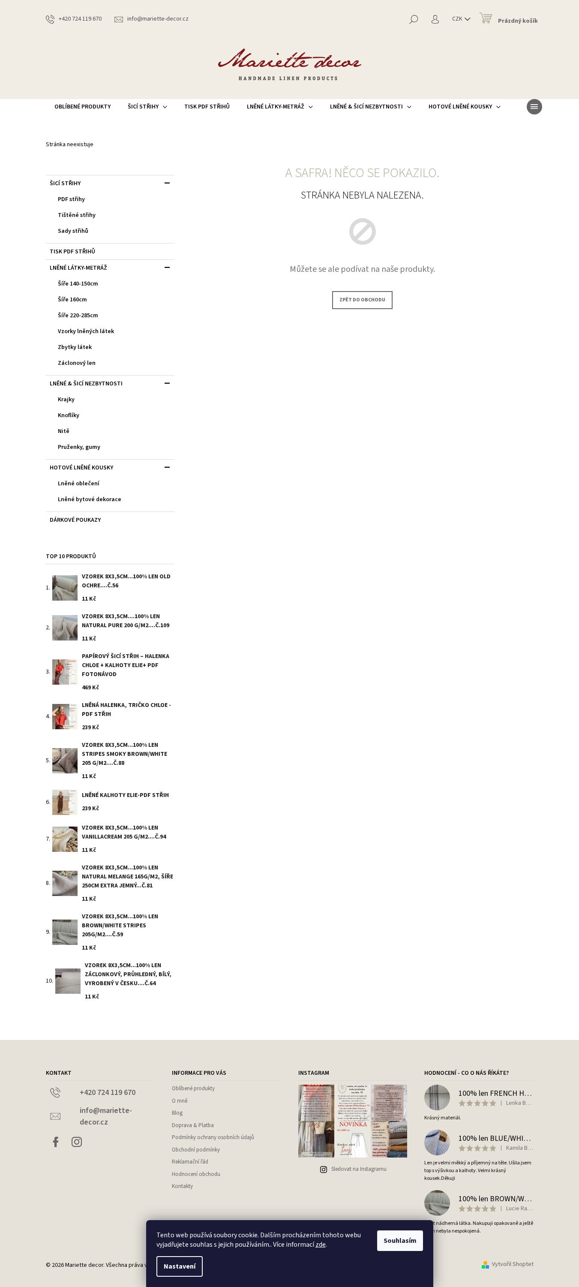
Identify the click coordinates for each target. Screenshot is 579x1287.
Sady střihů (73, 231)
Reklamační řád (190, 1162)
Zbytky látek (75, 347)
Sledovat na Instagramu (359, 1169)
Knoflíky (68, 415)
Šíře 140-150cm (78, 284)
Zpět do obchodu (362, 300)
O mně (179, 1101)
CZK (458, 19)
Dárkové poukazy (75, 520)
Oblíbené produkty (193, 1088)
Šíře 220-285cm (78, 315)
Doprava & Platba (193, 1125)
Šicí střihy (65, 183)
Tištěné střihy (77, 215)
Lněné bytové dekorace (89, 499)
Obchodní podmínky (196, 1150)
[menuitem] (82, 106)
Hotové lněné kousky (81, 467)
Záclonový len (77, 363)
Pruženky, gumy (79, 447)
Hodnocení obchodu (196, 1174)
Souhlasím (400, 1240)
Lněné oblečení (78, 483)
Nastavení (179, 1266)
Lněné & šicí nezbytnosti (86, 383)
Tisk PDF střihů (72, 251)
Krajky (66, 399)
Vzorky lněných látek (86, 331)
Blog (177, 1113)
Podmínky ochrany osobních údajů (213, 1137)
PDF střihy (71, 199)
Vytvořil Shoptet (513, 1264)
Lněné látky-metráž (78, 268)
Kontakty (182, 1186)
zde (320, 1244)
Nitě (63, 431)
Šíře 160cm (72, 299)
